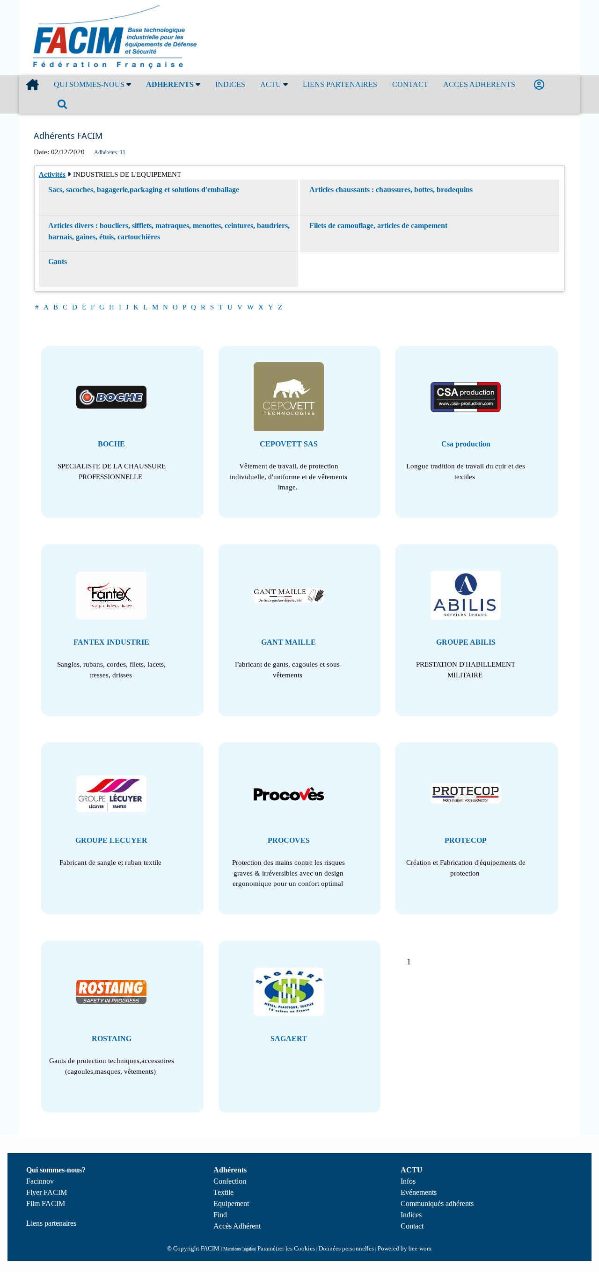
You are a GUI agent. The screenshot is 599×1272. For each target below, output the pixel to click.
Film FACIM (45, 1203)
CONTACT (410, 84)
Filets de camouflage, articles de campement (378, 226)
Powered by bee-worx (405, 1248)
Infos (408, 1181)
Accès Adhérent (237, 1226)
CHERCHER (64, 104)
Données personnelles (346, 1248)
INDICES (230, 84)
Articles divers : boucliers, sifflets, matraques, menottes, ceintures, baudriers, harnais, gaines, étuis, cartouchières (169, 231)
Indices (411, 1215)
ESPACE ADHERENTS (540, 84)
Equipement (231, 1203)
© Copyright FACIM (193, 1248)
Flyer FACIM (46, 1192)
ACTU (271, 84)
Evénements (419, 1192)
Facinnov (40, 1181)
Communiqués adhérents (437, 1203)
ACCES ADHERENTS (479, 84)
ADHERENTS (171, 84)
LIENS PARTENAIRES (340, 84)
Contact (412, 1226)
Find (220, 1215)
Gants (57, 262)
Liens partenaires (51, 1223)
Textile (223, 1192)
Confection (229, 1181)
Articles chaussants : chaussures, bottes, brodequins (391, 190)
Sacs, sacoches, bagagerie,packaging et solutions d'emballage (143, 190)
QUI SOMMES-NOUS (90, 84)
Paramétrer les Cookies (286, 1248)
